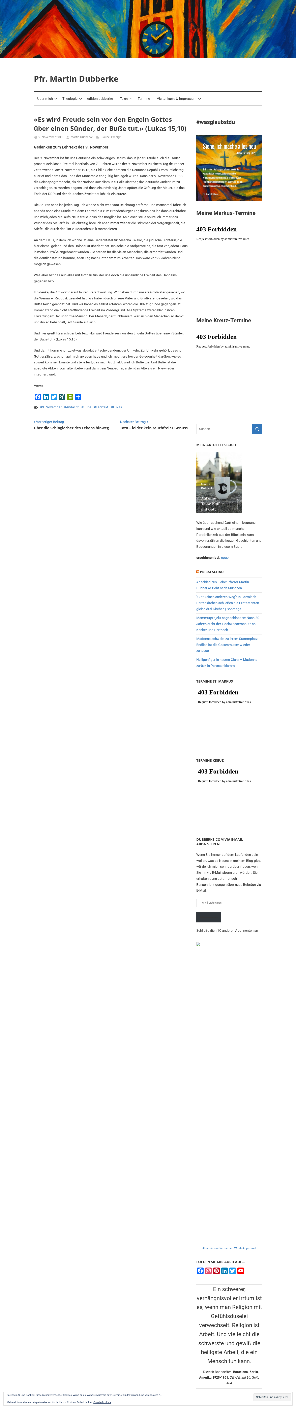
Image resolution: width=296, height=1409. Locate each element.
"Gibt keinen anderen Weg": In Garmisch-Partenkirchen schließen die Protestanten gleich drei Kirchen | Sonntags (227, 603)
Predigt (116, 137)
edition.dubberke (100, 99)
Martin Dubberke (82, 137)
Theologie (70, 99)
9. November (52, 407)
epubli (225, 558)
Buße (87, 407)
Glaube (105, 137)
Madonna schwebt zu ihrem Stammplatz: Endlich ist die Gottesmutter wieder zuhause (227, 645)
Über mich (45, 99)
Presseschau (212, 571)
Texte (124, 99)
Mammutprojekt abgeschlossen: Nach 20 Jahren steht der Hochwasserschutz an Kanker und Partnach (227, 624)
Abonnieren (209, 917)
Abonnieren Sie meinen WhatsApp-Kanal (229, 1248)
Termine (144, 99)
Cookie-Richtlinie (102, 1402)
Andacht (72, 407)
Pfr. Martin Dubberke (76, 78)
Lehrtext (102, 407)
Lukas (117, 407)
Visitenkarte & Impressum (177, 99)
